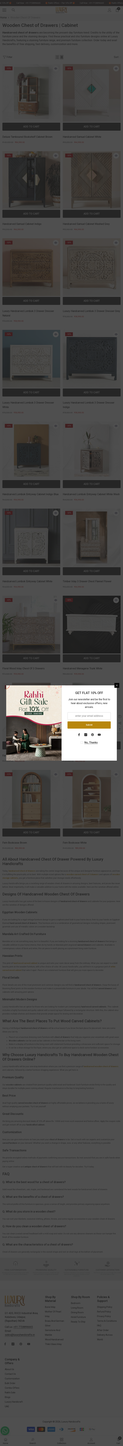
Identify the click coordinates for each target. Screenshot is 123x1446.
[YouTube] (99, 734)
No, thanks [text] (91, 742)
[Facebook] (79, 734)
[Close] (117, 685)
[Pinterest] (92, 734)
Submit (89, 725)
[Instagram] (85, 734)
